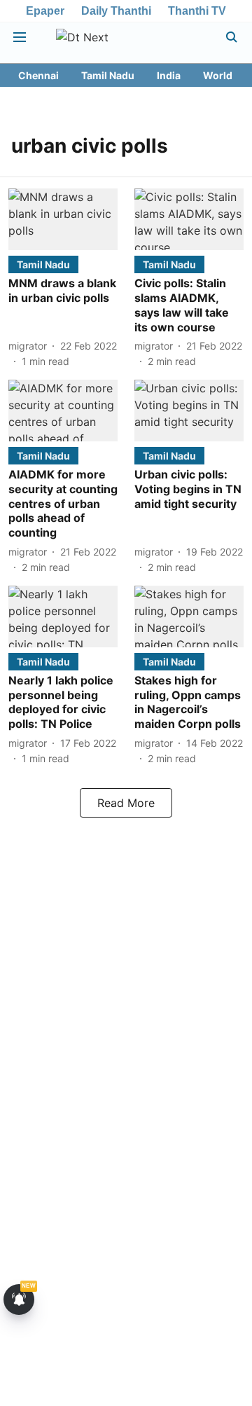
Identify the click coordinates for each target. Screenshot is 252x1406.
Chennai (38, 75)
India (169, 75)
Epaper (45, 11)
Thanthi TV (197, 11)
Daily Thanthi (116, 11)
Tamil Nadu (107, 75)
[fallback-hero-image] (63, 219)
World (217, 75)
